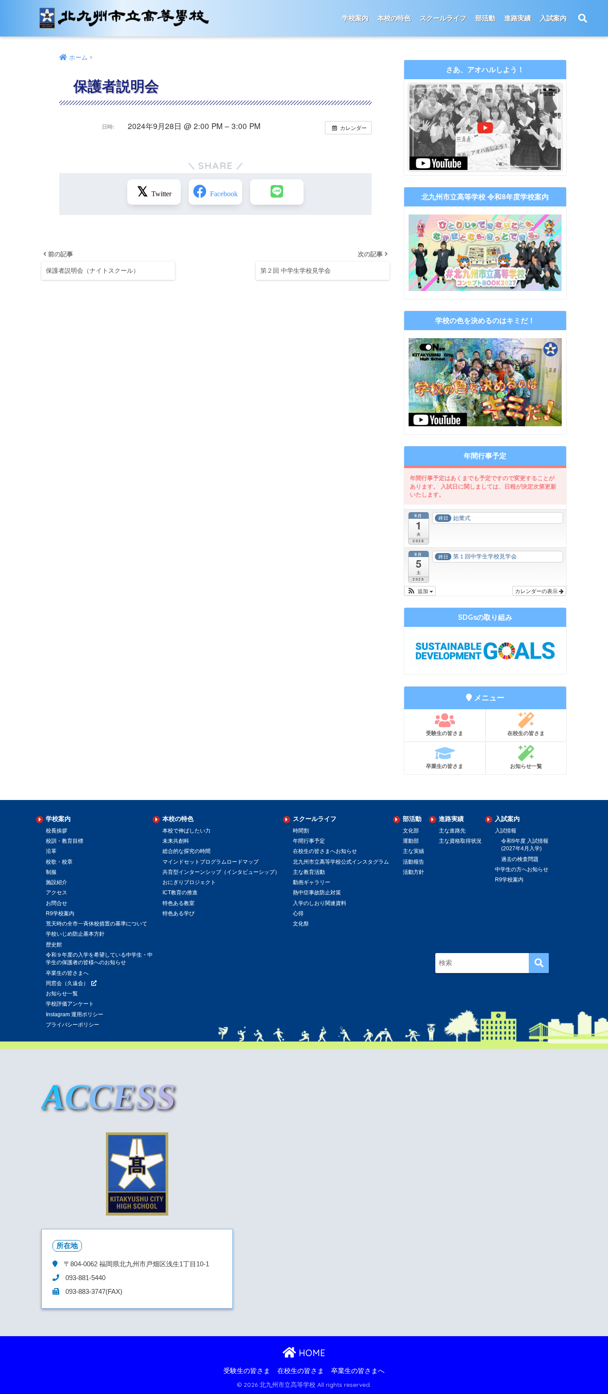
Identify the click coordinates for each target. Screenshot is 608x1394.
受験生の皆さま (444, 733)
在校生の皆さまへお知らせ (325, 851)
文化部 (411, 831)
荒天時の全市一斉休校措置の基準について (96, 924)
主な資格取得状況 (460, 841)
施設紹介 (56, 882)
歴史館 (54, 944)
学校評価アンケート (70, 1004)
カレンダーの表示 (537, 590)
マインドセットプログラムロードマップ (210, 862)
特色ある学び (178, 913)
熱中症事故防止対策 (317, 892)
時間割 (301, 831)
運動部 (411, 841)
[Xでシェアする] (154, 192)
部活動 (485, 18)
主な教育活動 (309, 872)
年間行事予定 (309, 841)
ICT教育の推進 (180, 892)
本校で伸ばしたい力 (186, 831)
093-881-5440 (84, 1277)
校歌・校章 (59, 862)
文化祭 (301, 924)
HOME (310, 1352)
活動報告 (413, 862)
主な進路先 (452, 831)
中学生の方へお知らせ (521, 869)
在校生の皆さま (526, 733)
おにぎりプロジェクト (189, 882)
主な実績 (413, 851)
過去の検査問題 (520, 859)
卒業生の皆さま (444, 766)
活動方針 (413, 872)
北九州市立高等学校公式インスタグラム (341, 862)
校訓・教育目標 (64, 841)
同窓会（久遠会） (67, 983)
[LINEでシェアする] (277, 192)
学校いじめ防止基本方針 (75, 934)
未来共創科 (175, 841)
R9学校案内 (60, 913)
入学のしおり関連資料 (319, 903)
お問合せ (56, 903)
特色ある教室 (178, 903)
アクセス (56, 892)
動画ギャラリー (311, 882)
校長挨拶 (56, 831)
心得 (298, 913)
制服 (51, 872)
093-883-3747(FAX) (93, 1291)
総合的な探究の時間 (186, 851)
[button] (420, 590)
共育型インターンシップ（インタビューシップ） (221, 872)
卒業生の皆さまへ (67, 973)
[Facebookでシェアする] (215, 192)
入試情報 (505, 831)
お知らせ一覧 (526, 766)
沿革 (51, 851)
